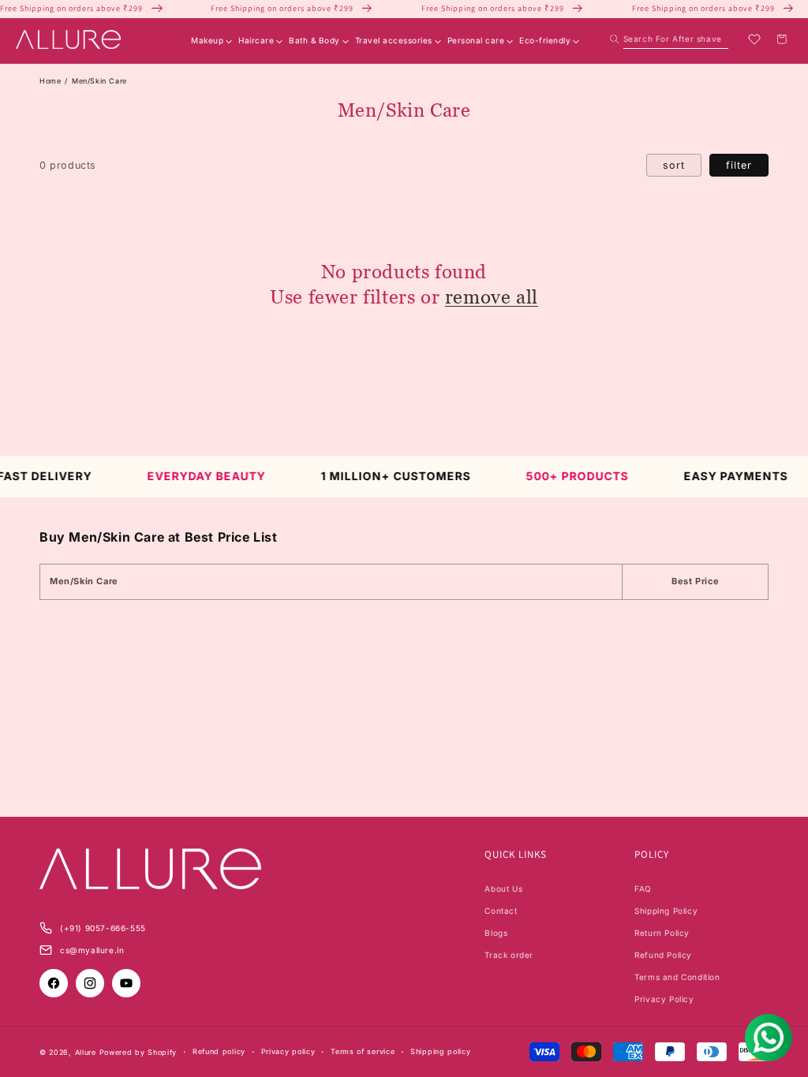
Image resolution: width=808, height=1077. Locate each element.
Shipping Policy (666, 910)
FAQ (643, 888)
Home (50, 80)
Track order (508, 955)
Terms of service (363, 1051)
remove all (491, 296)
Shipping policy (440, 1051)
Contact (500, 910)
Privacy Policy (664, 999)
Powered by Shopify (138, 1052)
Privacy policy (288, 1051)
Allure (85, 1052)
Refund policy (219, 1051)
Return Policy (662, 932)
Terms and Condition (677, 977)
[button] (669, 39)
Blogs (495, 932)
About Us (503, 888)
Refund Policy (663, 955)
